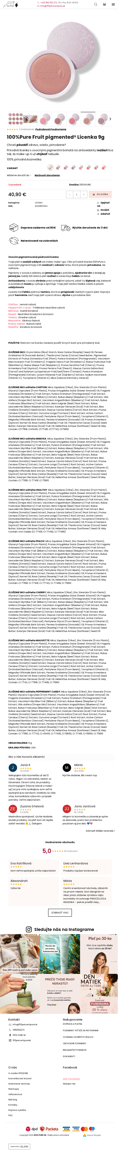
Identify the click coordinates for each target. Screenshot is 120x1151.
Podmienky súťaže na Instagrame (80, 1030)
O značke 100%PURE (18, 1073)
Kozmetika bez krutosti (19, 1078)
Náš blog (12, 1099)
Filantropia (13, 1089)
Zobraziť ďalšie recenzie (99, 830)
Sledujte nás (69, 1083)
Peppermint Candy (19, 307)
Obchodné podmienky (74, 1043)
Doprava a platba (72, 1024)
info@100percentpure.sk (25, 1024)
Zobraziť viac (60, 912)
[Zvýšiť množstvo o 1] (83, 194)
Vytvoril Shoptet (94, 1135)
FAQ (10, 1115)
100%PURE (85, 184)
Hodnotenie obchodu (60, 842)
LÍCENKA (39, 202)
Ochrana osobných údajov (78, 1037)
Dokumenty (69, 1056)
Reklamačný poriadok (74, 1050)
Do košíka (102, 194)
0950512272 (18, 1029)
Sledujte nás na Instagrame (64, 929)
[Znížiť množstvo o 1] (69, 194)
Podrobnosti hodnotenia (50, 129)
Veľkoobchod (15, 1094)
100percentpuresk (22, 1040)
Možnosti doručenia (47, 175)
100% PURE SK (19, 1035)
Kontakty (12, 1104)
